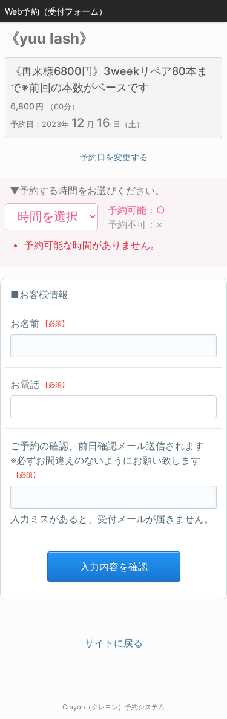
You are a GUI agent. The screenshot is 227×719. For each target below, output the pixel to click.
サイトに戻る (114, 643)
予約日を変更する (114, 157)
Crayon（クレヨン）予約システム (113, 707)
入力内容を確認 (114, 567)
